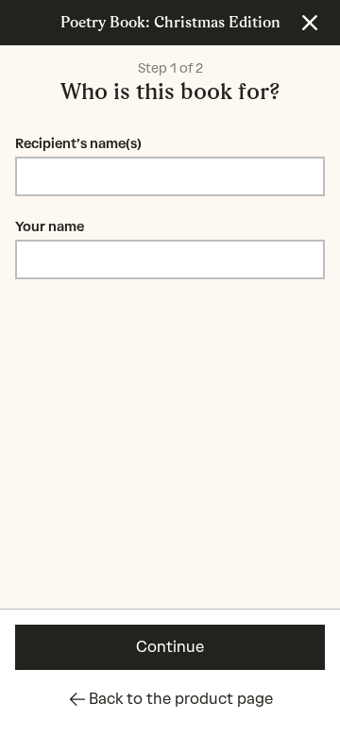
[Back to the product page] (310, 23)
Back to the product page (181, 699)
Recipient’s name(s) (78, 144)
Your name (49, 227)
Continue (170, 647)
